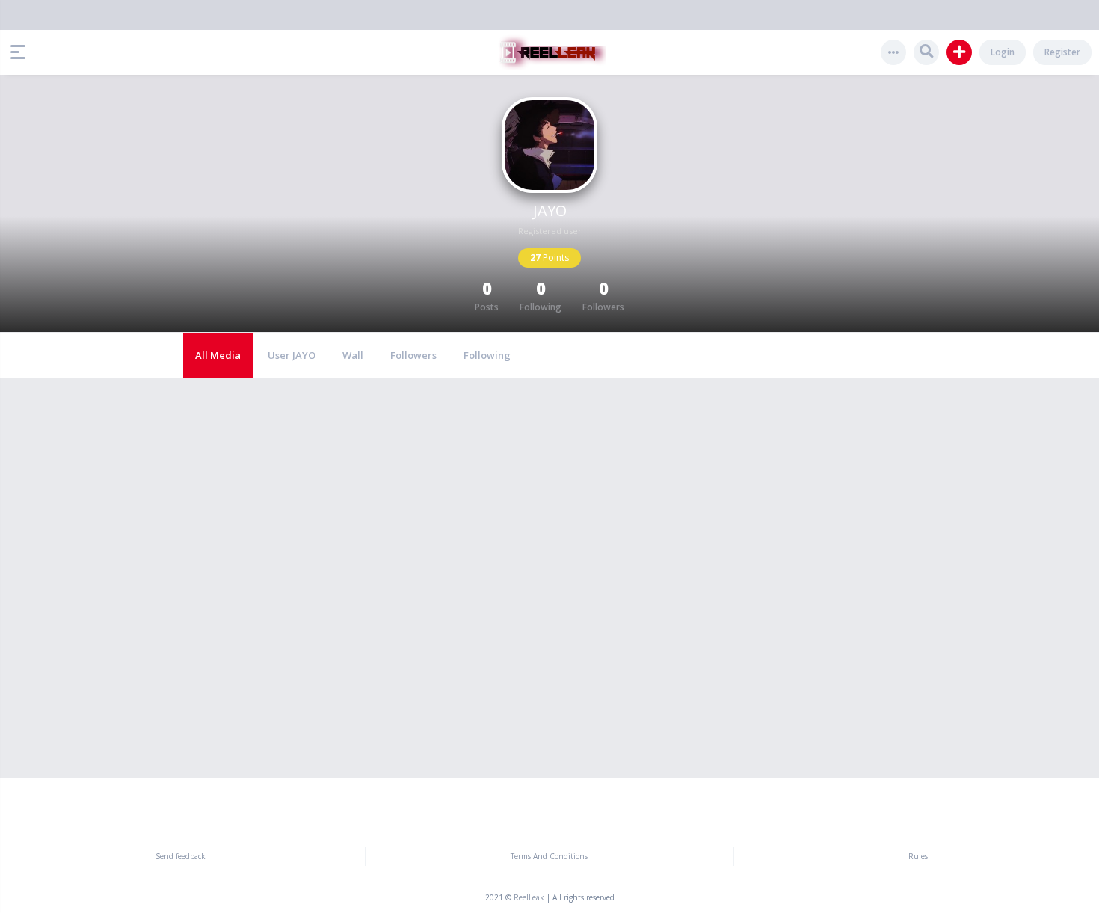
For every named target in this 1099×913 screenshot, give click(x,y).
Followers (413, 355)
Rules (918, 856)
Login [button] (1003, 52)
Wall (352, 355)
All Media (218, 355)
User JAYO (291, 355)
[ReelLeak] (549, 52)
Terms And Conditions (549, 856)
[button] (21, 52)
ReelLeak (529, 897)
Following (487, 355)
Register (1062, 52)
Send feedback (181, 856)
